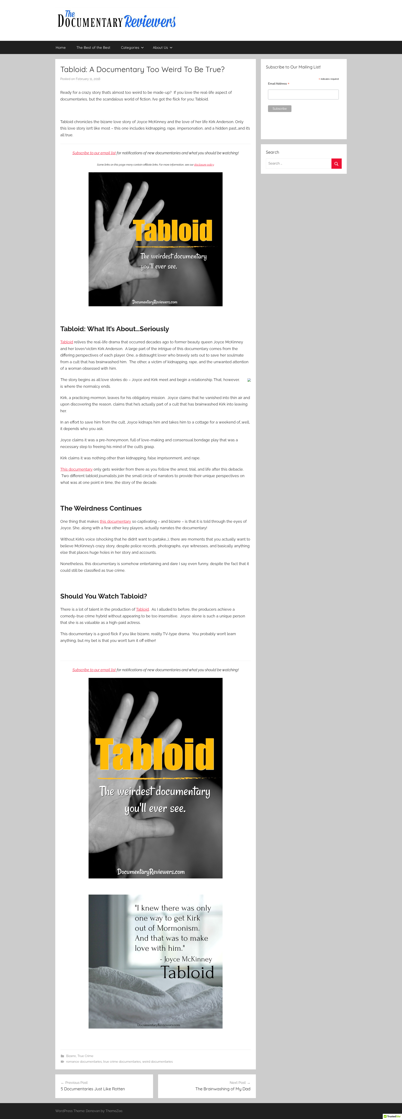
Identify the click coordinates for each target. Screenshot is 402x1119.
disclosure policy (204, 164)
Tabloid (66, 342)
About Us (160, 47)
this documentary (115, 521)
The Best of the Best (93, 47)
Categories (130, 47)
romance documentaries (84, 1062)
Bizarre (71, 1056)
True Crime (85, 1056)
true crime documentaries (122, 1062)
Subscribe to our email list (94, 153)
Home (61, 47)
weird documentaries (157, 1062)
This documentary (76, 469)
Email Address (278, 84)
